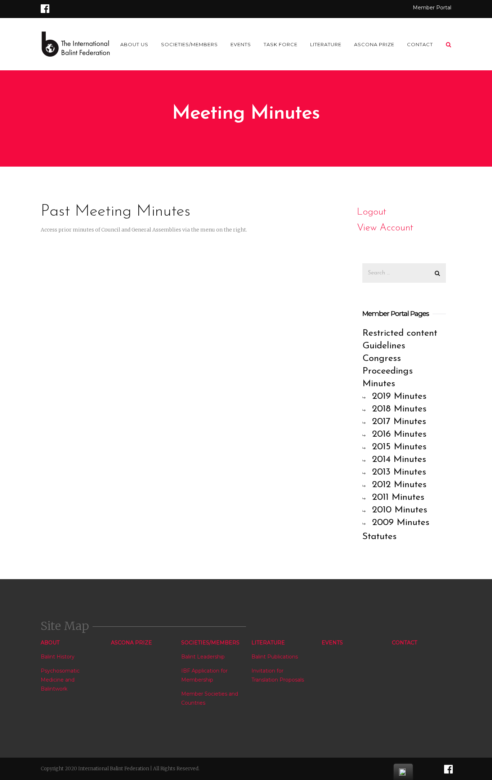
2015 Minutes (399, 447)
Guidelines (383, 346)
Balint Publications (274, 656)
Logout (371, 212)
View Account (385, 228)
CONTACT (420, 44)
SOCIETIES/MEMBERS (189, 44)
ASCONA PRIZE (374, 44)
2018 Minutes (399, 409)
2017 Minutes (399, 422)
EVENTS (241, 44)
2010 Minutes (399, 510)
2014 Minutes (399, 459)
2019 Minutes (399, 396)
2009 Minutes (400, 523)
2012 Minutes (399, 485)
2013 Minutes (399, 472)
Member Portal (432, 7)
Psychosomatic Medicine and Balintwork (60, 679)
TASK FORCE (281, 44)
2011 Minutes (398, 497)
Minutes (378, 384)
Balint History (58, 656)
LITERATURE (325, 44)
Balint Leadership (203, 656)
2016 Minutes (399, 434)
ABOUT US (134, 44)
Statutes (379, 537)
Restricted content (399, 333)
